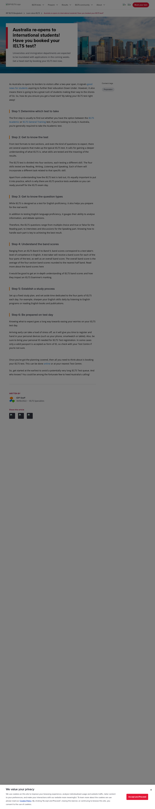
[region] (77, 797)
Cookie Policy (25, 801)
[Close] (151, 789)
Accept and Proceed (137, 797)
